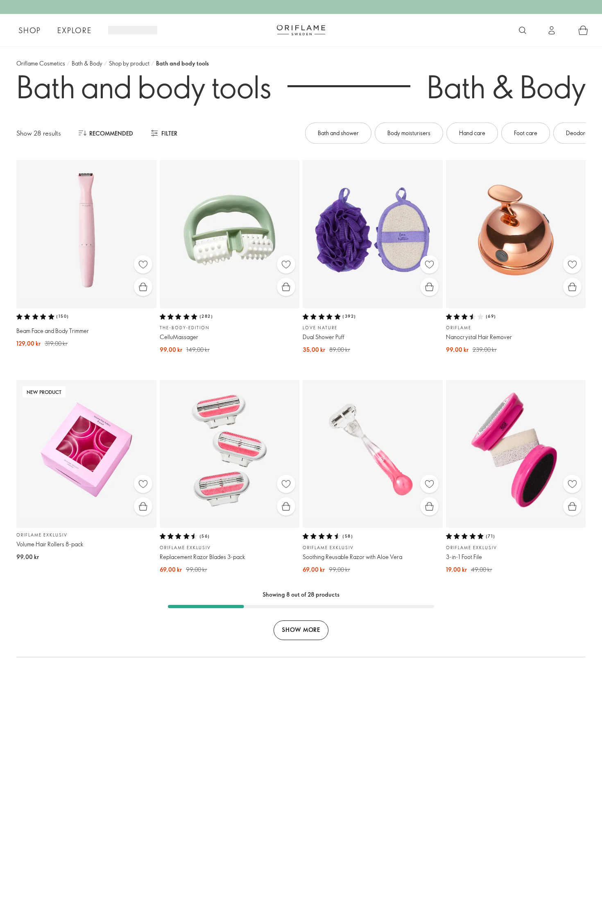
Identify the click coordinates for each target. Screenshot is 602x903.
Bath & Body (87, 63)
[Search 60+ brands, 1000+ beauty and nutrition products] (522, 30)
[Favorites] (143, 264)
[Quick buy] (143, 287)
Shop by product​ (129, 63)
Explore (74, 30)
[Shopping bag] (583, 30)
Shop (29, 30)
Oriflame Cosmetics (40, 63)
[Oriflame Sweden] (301, 30)
